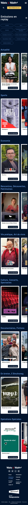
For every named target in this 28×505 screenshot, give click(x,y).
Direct (10, 474)
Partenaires (18, 474)
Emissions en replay (11, 477)
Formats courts (11, 481)
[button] (25, 2)
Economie (7, 30)
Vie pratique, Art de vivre (7, 34)
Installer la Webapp (18, 482)
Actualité (7, 25)
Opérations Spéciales (7, 42)
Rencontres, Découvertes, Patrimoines (21, 30)
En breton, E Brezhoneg (21, 38)
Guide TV (11, 484)
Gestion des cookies (14, 503)
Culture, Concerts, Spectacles (21, 34)
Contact (18, 479)
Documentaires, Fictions (7, 38)
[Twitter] (12, 471)
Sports (21, 25)
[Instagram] (15, 471)
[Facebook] (9, 471)
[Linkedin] (18, 471)
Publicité (18, 477)
